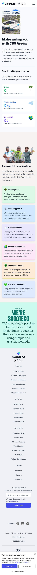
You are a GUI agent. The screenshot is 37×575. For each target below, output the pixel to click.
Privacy (13, 533)
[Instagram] (22, 523)
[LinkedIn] (27, 523)
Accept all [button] (9, 566)
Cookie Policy (18, 562)
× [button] (34, 554)
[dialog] (18, 563)
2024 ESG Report (18, 537)
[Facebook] (17, 523)
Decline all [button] (27, 566)
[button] (33, 3)
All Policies (28, 533)
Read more (26, 562)
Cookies (20, 533)
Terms (7, 533)
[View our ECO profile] (18, 551)
